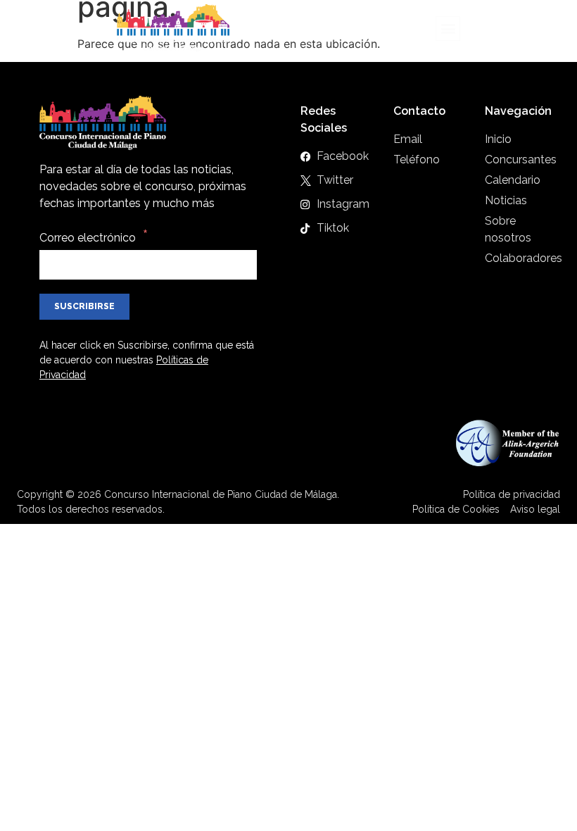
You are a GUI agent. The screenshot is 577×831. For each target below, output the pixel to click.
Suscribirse (84, 306)
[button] (448, 28)
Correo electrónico (87, 237)
